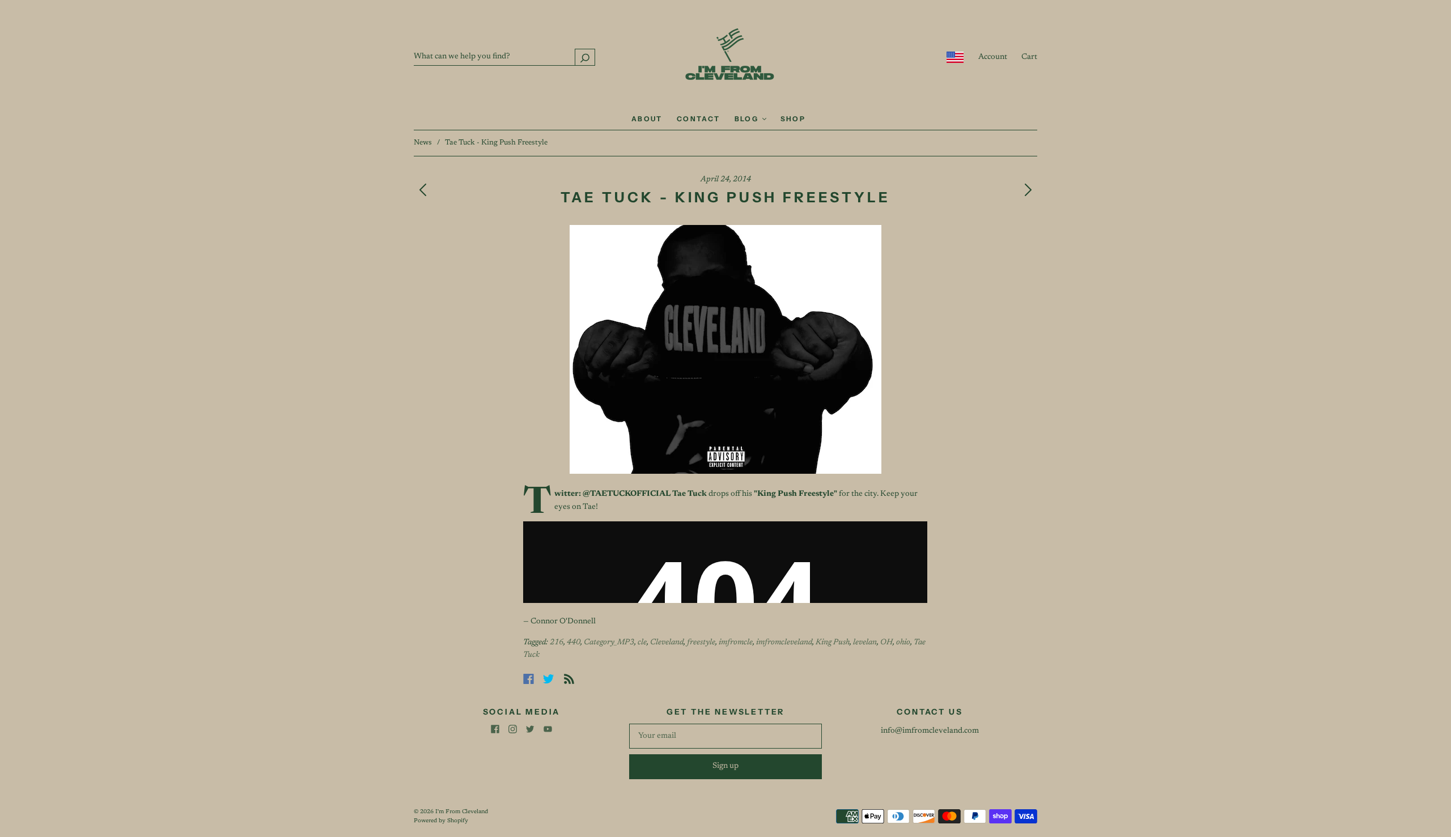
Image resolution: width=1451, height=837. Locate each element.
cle (642, 643)
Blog (748, 118)
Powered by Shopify (441, 821)
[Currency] (955, 57)
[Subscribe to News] (569, 679)
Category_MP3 (609, 643)
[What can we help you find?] (504, 57)
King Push (833, 643)
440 (573, 643)
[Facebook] (528, 679)
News (423, 142)
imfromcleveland (784, 643)
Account (992, 57)
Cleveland (667, 643)
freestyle (701, 643)
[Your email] (725, 736)
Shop (793, 118)
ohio (903, 643)
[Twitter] (548, 679)
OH (886, 643)
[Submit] (585, 57)
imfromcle (736, 643)
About (647, 118)
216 (556, 643)
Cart (1029, 57)
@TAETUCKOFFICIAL (627, 494)
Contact (698, 118)
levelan (865, 643)
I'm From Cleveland (461, 812)
